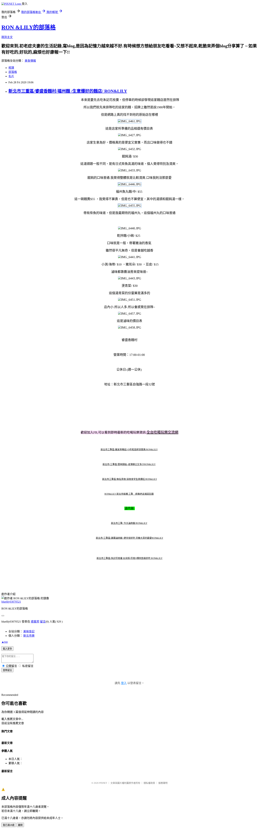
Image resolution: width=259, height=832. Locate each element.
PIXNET (103, 783)
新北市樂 (29, 635)
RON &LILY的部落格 (28, 27)
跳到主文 (7, 37)
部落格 (12, 71)
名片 (11, 76)
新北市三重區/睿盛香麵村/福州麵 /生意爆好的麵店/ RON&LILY (67, 91)
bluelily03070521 (11, 601)
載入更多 (7, 648)
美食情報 (30, 60)
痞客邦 (35, 621)
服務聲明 (163, 783)
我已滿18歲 (8, 825)
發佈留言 (7, 670)
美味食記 (29, 631)
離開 (20, 825)
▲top (4, 641)
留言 (43, 621)
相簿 (11, 67)
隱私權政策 (149, 783)
